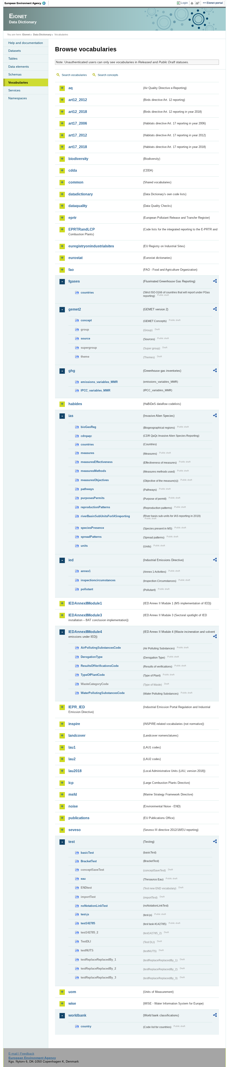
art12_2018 (77, 112)
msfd (72, 794)
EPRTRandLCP (81, 229)
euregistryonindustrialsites (91, 246)
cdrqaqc (86, 436)
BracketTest (89, 861)
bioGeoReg (88, 427)
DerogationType (91, 657)
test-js (85, 914)
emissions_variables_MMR (99, 382)
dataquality (77, 206)
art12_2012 (77, 100)
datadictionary (80, 194)
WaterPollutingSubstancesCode (103, 693)
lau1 (72, 747)
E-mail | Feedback (21, 1053)
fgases (74, 281)
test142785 (88, 923)
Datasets (14, 50)
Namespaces (17, 98)
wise (72, 1003)
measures (87, 453)
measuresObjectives (95, 480)
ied (71, 560)
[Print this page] (192, 3)
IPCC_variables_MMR (95, 390)
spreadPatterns (91, 536)
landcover (76, 735)
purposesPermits (92, 498)
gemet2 (74, 309)
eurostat (75, 258)
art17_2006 (77, 123)
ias (70, 416)
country (86, 1026)
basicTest (87, 852)
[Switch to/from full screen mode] (198, 3)
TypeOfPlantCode (93, 674)
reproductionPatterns (95, 507)
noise (73, 806)
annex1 (86, 571)
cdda (72, 170)
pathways (87, 489)
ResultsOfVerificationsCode (100, 665)
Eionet (26, 34)
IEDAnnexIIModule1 (85, 603)
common (75, 182)
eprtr (72, 218)
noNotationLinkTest (94, 905)
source (85, 338)
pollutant (87, 589)
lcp (71, 783)
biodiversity (78, 159)
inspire (74, 724)
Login (184, 3)
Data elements (18, 66)
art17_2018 (77, 147)
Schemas (14, 74)
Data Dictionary (42, 34)
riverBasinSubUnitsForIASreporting (105, 516)
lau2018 (75, 771)
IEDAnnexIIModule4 (85, 632)
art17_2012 (77, 135)
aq (70, 88)
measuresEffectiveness (96, 462)
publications (78, 818)
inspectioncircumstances (98, 580)
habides (75, 404)
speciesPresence (92, 527)
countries (87, 292)
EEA (27, 3)
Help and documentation (25, 43)
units (84, 545)
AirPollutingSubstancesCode (101, 647)
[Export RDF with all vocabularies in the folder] (215, 281)
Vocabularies (18, 82)
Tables (12, 58)
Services (14, 90)
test (71, 842)
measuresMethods (93, 471)
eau (83, 878)
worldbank (77, 1015)
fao (71, 270)
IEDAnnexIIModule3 (85, 615)
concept (86, 320)
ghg (71, 371)
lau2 (72, 759)
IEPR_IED (76, 707)
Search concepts (108, 75)
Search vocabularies (74, 75)
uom (72, 992)
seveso (74, 830)
